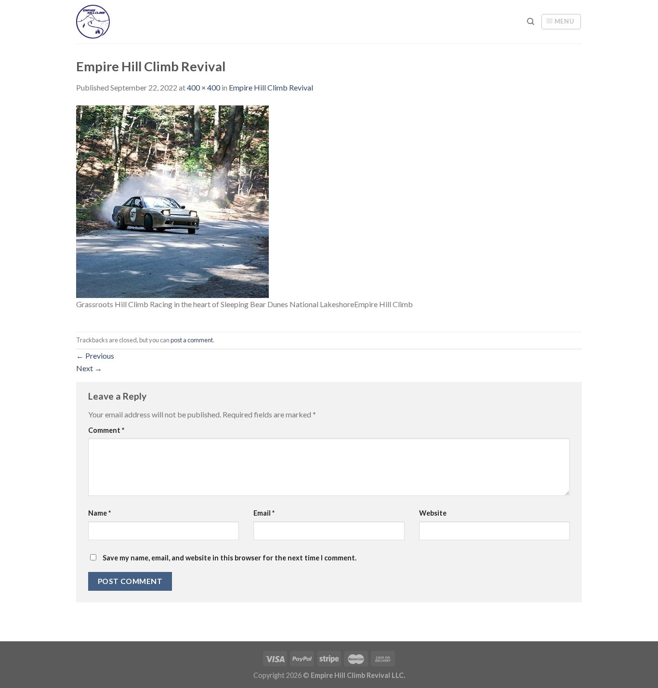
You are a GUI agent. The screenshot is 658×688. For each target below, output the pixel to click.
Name (99, 513)
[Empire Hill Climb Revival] (172, 200)
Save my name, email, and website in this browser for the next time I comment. (229, 558)
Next (89, 368)
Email (264, 513)
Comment (106, 430)
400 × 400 (203, 87)
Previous (95, 355)
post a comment (192, 340)
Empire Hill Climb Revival (271, 87)
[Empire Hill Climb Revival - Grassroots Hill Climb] (101, 21)
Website (433, 513)
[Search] (530, 22)
